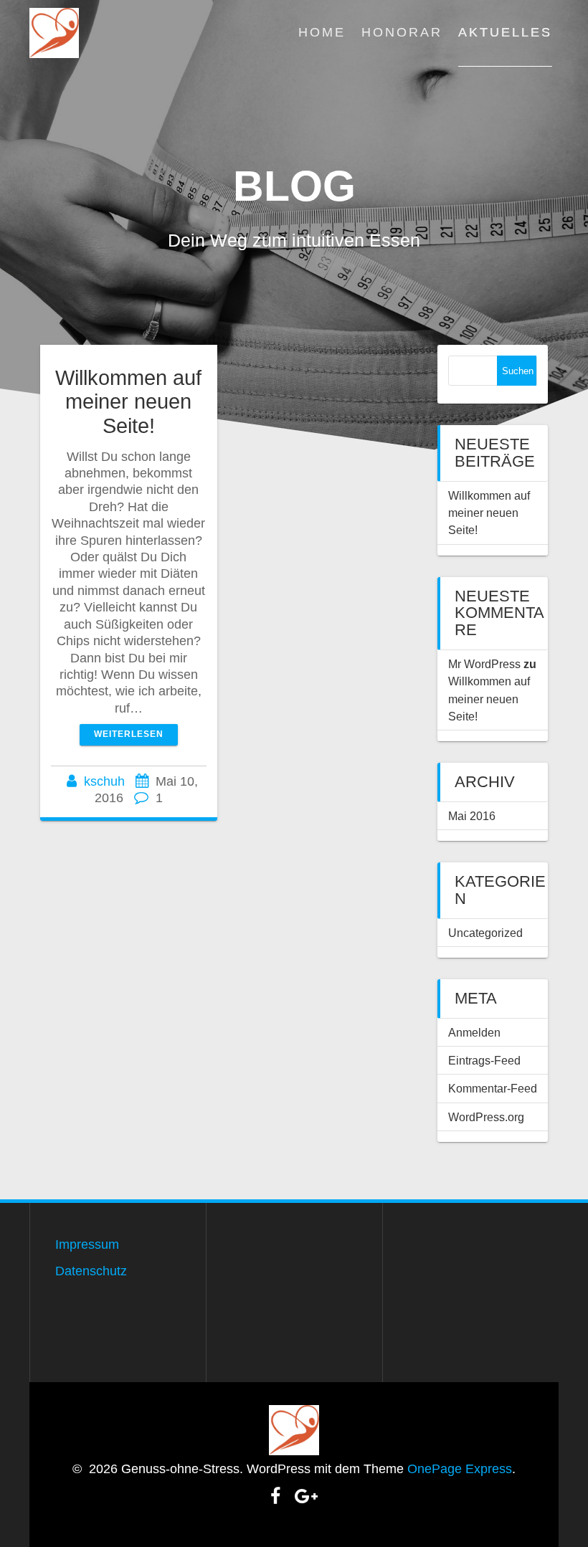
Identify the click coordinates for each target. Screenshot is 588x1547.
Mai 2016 (471, 815)
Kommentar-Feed (492, 1088)
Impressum (87, 1244)
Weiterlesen (128, 734)
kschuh (104, 781)
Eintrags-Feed (484, 1060)
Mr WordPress (484, 663)
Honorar (401, 32)
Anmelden (474, 1032)
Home (322, 32)
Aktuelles (505, 32)
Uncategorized (485, 932)
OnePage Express (459, 1469)
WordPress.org (486, 1116)
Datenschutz (91, 1271)
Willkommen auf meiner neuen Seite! (128, 401)
